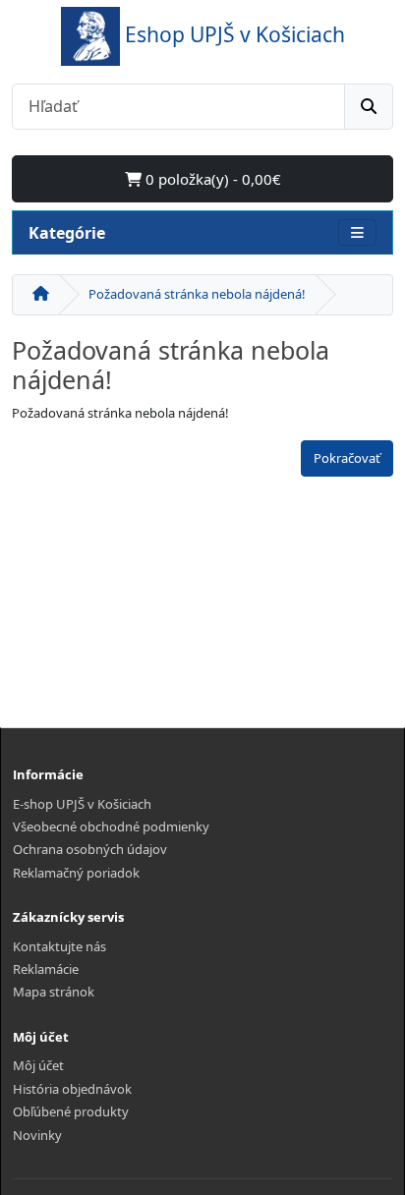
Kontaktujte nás (59, 946)
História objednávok (72, 1089)
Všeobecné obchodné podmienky (111, 826)
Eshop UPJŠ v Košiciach (235, 34)
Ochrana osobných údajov (90, 849)
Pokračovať (347, 458)
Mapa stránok (53, 991)
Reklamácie (46, 969)
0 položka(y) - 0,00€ (211, 179)
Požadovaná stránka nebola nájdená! (197, 294)
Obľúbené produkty (71, 1111)
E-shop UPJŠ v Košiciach (82, 804)
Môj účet (38, 1065)
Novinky (37, 1135)
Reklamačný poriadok (76, 873)
